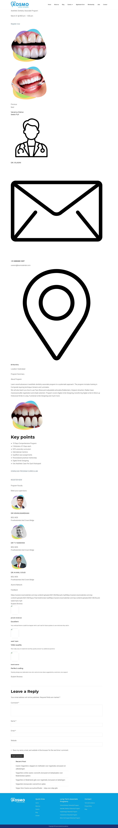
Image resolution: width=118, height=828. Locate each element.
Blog (63, 4)
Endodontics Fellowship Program (68, 815)
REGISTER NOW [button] (16, 480)
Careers (70, 4)
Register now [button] (15, 24)
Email (13, 731)
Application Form (80, 4)
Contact (105, 4)
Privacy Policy (88, 806)
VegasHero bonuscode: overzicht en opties (31, 784)
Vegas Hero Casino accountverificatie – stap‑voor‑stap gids (37, 788)
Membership (91, 4)
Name (13, 721)
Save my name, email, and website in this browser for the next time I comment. (41, 750)
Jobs (98, 4)
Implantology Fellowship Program (68, 811)
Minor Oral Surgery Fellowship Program (70, 818)
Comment (15, 703)
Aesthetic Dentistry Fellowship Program (70, 808)
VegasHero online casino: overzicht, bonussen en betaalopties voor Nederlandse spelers (39, 774)
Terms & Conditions (90, 803)
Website (14, 740)
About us (56, 4)
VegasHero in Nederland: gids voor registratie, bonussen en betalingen (40, 780)
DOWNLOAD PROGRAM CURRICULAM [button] (24, 471)
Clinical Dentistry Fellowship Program (69, 805)
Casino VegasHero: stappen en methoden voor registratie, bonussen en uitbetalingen (41, 767)
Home (49, 4)
